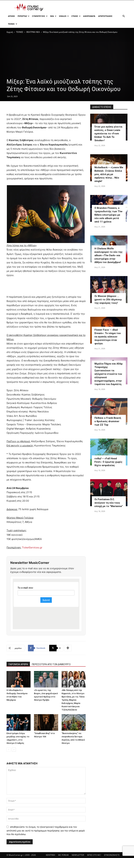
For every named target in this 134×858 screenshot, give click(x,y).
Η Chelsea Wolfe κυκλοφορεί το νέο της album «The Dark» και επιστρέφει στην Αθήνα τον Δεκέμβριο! (108, 255)
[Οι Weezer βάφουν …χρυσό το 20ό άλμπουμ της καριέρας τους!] (108, 289)
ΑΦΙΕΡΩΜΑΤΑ (89, 16)
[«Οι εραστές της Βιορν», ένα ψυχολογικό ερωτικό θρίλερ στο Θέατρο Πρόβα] (46, 679)
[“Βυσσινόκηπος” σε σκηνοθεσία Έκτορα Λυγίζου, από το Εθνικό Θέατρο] (74, 722)
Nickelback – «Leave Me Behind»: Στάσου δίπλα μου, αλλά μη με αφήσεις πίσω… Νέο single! (108, 174)
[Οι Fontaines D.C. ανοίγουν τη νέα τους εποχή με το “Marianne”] (108, 492)
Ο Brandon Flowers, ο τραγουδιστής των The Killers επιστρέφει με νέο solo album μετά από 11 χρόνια (108, 215)
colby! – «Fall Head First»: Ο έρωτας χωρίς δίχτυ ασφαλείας (108, 462)
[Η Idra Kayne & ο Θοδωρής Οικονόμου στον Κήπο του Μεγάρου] (19, 679)
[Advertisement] (89, 7)
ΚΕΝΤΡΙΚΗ (50, 855)
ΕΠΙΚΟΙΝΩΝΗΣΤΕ (112, 855)
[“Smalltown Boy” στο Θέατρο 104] (46, 722)
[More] (68, 648)
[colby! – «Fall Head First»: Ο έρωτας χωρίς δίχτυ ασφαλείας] (108, 452)
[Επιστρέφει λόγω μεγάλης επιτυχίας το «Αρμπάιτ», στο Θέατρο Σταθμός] (19, 722)
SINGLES (62, 16)
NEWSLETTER (78, 855)
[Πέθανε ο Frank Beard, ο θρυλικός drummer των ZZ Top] (108, 411)
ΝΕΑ (52, 16)
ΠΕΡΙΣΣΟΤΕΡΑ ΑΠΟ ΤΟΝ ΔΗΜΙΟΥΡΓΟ (51, 664)
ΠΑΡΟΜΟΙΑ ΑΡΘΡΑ (18, 664)
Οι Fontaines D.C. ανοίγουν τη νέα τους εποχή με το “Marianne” (108, 503)
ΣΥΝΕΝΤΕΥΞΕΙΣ (38, 16)
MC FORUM (63, 855)
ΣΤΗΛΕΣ (74, 16)
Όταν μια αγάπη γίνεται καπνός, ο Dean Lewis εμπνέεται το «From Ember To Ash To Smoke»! (108, 133)
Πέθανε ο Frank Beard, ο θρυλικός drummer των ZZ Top (107, 421)
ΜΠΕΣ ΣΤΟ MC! (94, 855)
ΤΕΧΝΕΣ (11, 24)
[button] (123, 16)
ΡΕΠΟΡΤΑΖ (22, 16)
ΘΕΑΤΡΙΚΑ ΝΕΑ (33, 32)
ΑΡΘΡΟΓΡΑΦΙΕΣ (105, 16)
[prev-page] (9, 750)
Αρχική (10, 32)
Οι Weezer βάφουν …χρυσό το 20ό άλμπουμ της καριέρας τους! (108, 299)
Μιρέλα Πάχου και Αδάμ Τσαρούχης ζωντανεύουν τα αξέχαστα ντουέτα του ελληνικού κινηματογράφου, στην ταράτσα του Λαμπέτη (108, 374)
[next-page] (14, 750)
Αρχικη (11, 16)
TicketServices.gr (32, 547)
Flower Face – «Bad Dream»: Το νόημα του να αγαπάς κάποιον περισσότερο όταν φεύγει (107, 336)
